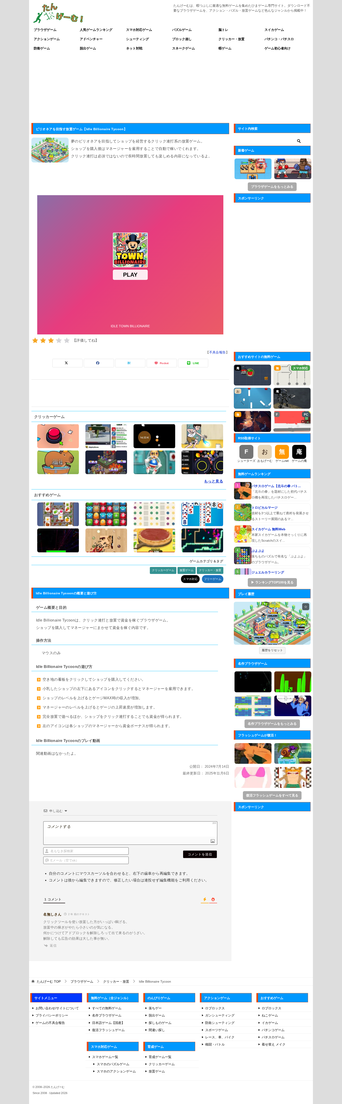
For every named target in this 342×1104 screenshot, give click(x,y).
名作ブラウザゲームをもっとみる (272, 723)
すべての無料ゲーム (106, 1008)
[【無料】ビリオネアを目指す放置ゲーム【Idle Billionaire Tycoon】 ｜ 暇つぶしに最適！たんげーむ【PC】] (272, 623)
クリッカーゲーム (163, 570)
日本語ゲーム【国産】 (108, 1023)
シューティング (137, 39)
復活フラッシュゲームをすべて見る (272, 795)
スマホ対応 (190, 579)
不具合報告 (217, 352)
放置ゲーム (187, 570)
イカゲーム (270, 1023)
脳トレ (223, 30)
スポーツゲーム (216, 1030)
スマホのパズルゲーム (113, 1064)
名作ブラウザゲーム (106, 1015)
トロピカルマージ (264, 507)
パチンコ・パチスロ (279, 39)
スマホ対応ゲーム (139, 30)
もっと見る (213, 481)
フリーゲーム (212, 579)
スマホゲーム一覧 (105, 1057)
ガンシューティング (220, 1015)
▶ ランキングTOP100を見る (272, 582)
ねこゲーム (270, 1015)
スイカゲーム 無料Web (268, 529)
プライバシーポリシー (52, 1015)
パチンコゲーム (273, 1030)
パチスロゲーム (273, 1037)
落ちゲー (155, 1008)
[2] (43, 340)
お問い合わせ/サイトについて (57, 1008)
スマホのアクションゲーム (116, 1071)
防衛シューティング (220, 1023)
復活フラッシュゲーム (108, 1030)
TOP (49, 981)
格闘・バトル (215, 1044)
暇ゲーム (224, 48)
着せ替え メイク (273, 1044)
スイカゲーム (274, 30)
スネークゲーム (183, 48)
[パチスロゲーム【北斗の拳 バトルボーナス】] (242, 490)
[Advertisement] (171, 87)
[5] (66, 340)
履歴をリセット (272, 650)
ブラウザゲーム (45, 30)
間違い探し (157, 1030)
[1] (35, 340)
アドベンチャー (91, 39)
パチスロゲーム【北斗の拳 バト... (276, 486)
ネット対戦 (134, 48)
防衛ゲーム (42, 48)
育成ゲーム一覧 (160, 1057)
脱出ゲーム (88, 48)
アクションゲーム (47, 39)
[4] (59, 340)
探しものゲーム (160, 1023)
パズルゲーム (182, 30)
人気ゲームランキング (96, 30)
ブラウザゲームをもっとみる (272, 186)
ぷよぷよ (258, 550)
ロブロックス (215, 1008)
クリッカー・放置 (231, 39)
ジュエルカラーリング (267, 572)
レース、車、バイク (220, 1037)
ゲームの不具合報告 (50, 1023)
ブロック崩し (182, 39)
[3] (51, 340)
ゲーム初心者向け (278, 48)
